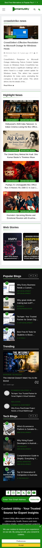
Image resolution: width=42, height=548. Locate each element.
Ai (17, 323)
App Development (24, 291)
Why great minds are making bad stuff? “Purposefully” (26, 303)
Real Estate (15, 402)
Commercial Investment (20, 405)
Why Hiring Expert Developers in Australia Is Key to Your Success (27, 443)
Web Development (24, 432)
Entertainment (12, 120)
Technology (11, 37)
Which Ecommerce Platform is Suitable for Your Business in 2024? (27, 429)
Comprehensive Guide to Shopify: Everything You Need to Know (28, 458)
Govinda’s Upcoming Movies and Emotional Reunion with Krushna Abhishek (21, 218)
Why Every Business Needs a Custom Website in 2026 (26, 288)
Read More (8, 85)
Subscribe (34, 499)
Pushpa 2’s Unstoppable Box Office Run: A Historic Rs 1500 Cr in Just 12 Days (21, 188)
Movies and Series (28, 120)
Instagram (7, 374)
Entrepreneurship (24, 309)
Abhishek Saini (11, 53)
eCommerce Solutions (20, 390)
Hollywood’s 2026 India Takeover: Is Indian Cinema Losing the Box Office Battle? (21, 127)
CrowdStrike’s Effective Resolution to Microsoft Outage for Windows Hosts (21, 45)
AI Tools (22, 338)
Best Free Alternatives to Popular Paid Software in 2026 (19, 2)
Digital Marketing (24, 462)
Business (20, 306)
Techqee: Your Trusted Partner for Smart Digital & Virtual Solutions (27, 319)
